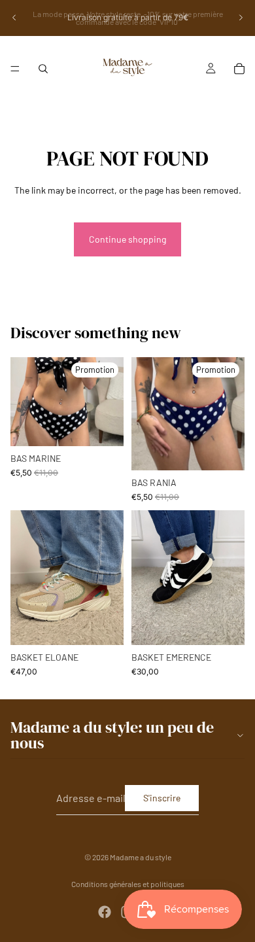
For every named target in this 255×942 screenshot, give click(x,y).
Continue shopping (127, 239)
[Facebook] (104, 912)
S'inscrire (161, 797)
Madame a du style (140, 857)
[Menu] (15, 69)
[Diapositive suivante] (240, 17)
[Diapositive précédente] (14, 17)
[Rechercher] (43, 68)
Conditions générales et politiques (127, 883)
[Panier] (239, 68)
